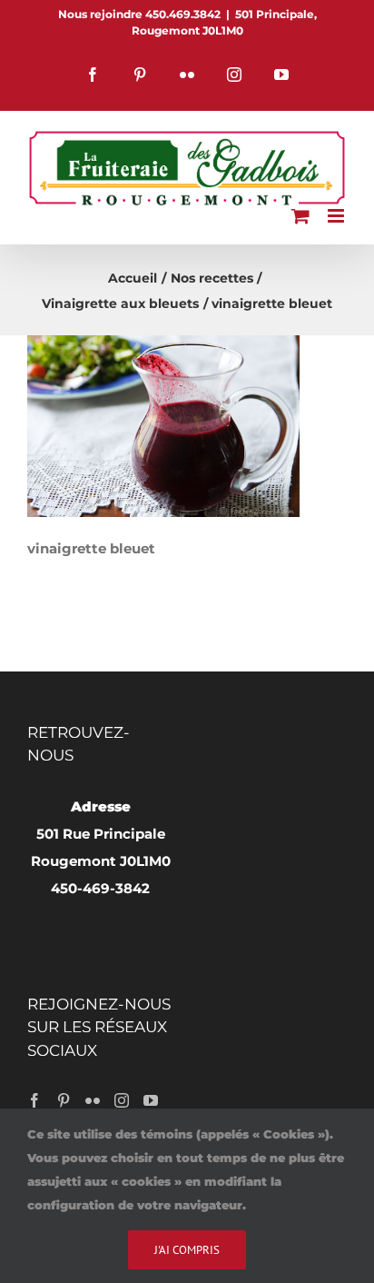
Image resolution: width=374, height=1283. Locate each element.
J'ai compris (187, 1250)
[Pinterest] (63, 1100)
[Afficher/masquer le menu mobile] (337, 215)
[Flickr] (92, 1100)
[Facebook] (34, 1100)
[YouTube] (150, 1100)
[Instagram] (121, 1100)
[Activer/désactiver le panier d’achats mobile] (300, 215)
